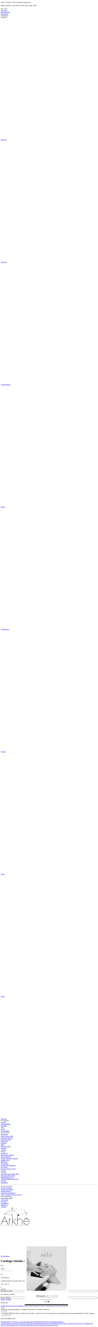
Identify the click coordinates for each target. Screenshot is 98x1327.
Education (4, 1201)
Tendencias (4, 1205)
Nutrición (4, 1143)
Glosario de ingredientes (8, 1193)
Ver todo (3, 1150)
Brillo (2, 1145)
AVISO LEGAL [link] (79, 1323)
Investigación (5, 1203)
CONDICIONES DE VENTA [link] (10, 1323)
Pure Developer (5, 12)
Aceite (3, 1129)
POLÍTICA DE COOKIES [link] (48, 1323)
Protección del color (7, 1138)
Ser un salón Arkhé (6, 1198)
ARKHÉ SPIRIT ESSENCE (9, 1179)
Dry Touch (4, 1167)
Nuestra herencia (6, 1191)
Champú (3, 1122)
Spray (2, 1127)
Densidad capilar (6, 1139)
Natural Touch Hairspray (8, 1165)
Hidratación (4, 1134)
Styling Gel (4, 1153)
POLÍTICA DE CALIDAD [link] (65, 1323)
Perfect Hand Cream (7, 1177)
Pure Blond (4, 14)
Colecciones (4, 1200)
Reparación (4, 1141)
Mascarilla (4, 1126)
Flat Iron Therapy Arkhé (8, 1169)
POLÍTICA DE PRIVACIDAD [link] (29, 1323)
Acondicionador (6, 1124)
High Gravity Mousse (7, 1155)
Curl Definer (4, 1164)
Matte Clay (4, 1162)
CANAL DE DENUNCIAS (27, 1325)
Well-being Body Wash (8, 1176)
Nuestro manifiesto (6, 1188)
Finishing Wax (5, 1160)
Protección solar (5, 1146)
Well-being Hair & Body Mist (10, 1174)
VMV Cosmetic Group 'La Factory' (11, 1195)
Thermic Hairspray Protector (9, 1158)
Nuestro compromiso (7, 1189)
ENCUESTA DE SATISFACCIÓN (47, 1325)
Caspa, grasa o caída (7, 1136)
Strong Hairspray (6, 1157)
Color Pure (4, 10)
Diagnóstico (4, 1182)
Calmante (4, 1148)
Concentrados (5, 1131)
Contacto (3, 1207)
